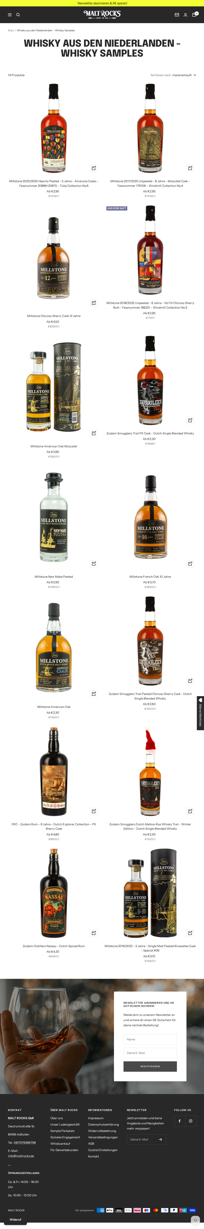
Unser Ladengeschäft (65, 1124)
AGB (91, 1143)
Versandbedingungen (103, 1137)
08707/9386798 (25, 1142)
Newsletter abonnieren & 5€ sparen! (102, 3)
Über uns (56, 1118)
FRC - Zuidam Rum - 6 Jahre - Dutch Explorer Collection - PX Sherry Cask (54, 826)
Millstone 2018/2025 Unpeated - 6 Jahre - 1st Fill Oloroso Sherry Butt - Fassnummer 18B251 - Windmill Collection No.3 (150, 305)
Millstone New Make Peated (54, 577)
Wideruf (15, 1219)
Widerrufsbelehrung (102, 1131)
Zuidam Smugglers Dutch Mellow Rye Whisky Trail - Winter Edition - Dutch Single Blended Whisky (150, 826)
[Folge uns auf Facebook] (179, 1121)
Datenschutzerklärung (103, 1124)
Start (11, 30)
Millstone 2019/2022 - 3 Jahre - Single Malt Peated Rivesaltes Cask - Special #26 (150, 948)
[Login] (185, 15)
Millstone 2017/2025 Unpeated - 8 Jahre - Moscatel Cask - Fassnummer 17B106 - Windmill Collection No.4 (150, 183)
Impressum (96, 1118)
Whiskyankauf (60, 1143)
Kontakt (93, 1156)
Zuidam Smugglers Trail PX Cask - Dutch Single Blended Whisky (150, 433)
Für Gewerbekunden (64, 1150)
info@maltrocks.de (21, 1156)
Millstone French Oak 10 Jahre (150, 577)
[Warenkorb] (194, 15)
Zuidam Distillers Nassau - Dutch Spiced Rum (54, 946)
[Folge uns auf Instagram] (190, 1121)
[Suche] (18, 15)
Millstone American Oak (54, 707)
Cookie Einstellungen (103, 1150)
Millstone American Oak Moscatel (53, 446)
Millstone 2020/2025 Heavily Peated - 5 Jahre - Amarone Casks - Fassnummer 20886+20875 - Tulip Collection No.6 (53, 183)
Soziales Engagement (65, 1137)
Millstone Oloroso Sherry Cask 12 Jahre (53, 316)
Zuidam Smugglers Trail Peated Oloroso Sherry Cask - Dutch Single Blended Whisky (150, 696)
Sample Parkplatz (62, 1131)
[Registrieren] (160, 1139)
